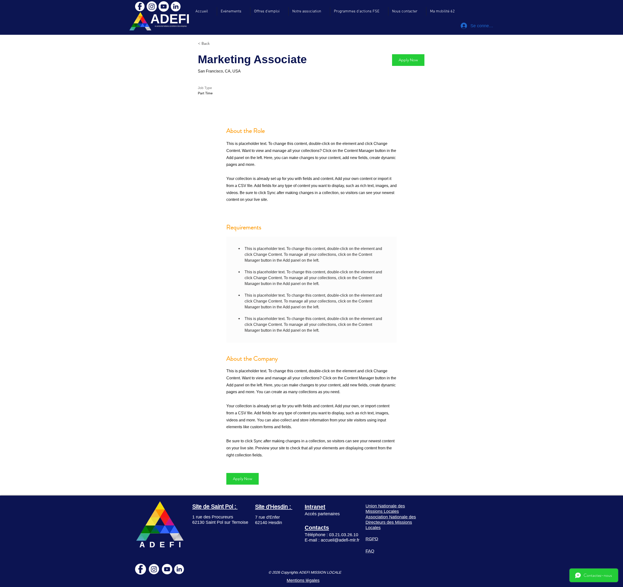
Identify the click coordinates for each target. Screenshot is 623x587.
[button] (408, 60)
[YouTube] (164, 6)
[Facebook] (140, 6)
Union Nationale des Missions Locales (385, 508)
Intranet (315, 506)
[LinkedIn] (176, 6)
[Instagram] (152, 6)
